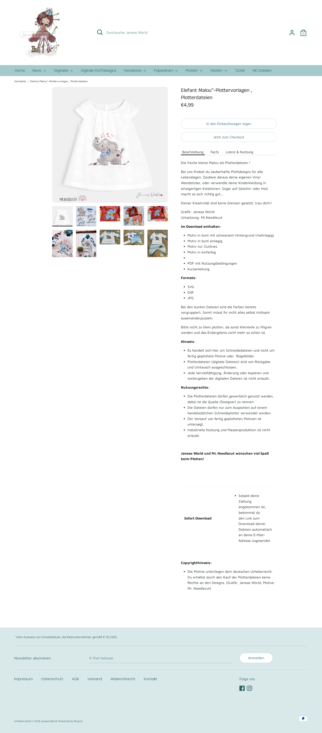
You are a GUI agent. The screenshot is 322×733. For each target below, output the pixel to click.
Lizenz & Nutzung (239, 152)
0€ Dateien (262, 70)
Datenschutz (52, 678)
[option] (110, 146)
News (37, 70)
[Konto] (292, 31)
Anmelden (256, 658)
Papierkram (164, 70)
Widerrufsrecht (122, 678)
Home (20, 70)
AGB (75, 678)
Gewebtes (133, 70)
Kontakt (150, 678)
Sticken (217, 70)
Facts (215, 152)
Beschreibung (192, 152)
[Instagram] (249, 688)
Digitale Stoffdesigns (98, 70)
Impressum (23, 678)
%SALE (240, 70)
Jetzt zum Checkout (228, 137)
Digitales (61, 70)
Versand (94, 678)
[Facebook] (242, 688)
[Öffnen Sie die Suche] (100, 32)
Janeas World (49, 721)
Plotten (192, 70)
